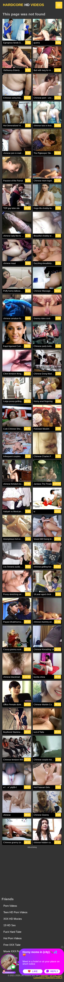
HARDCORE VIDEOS (23, 5)
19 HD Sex (9, 925)
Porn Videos (10, 905)
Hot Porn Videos (12, 938)
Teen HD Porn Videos (15, 912)
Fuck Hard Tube (12, 931)
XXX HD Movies (12, 918)
